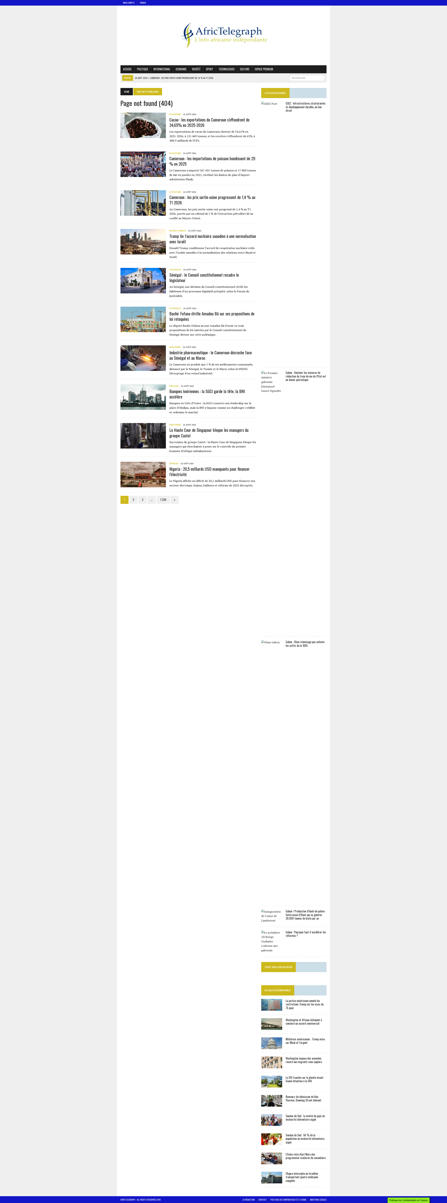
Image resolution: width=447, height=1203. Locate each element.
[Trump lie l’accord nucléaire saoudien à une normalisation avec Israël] (143, 252)
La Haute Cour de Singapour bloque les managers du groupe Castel (208, 432)
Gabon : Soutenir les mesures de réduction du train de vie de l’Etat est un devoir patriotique (306, 376)
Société (196, 69)
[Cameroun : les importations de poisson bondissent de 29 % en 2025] (143, 174)
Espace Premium (264, 69)
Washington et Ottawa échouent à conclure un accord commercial (304, 1022)
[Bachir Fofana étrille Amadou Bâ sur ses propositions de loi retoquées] (143, 330)
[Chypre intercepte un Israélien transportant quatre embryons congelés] (271, 1181)
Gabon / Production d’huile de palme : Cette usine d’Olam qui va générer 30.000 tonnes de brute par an (306, 915)
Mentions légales (318, 1199)
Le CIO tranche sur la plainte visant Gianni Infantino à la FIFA (304, 1079)
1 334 (163, 500)
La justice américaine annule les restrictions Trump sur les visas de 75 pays (305, 1004)
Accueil (127, 69)
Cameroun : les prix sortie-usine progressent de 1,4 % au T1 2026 (212, 200)
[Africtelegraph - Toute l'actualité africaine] (223, 35)
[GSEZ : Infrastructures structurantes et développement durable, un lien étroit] (271, 361)
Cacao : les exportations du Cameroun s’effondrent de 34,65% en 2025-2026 (209, 122)
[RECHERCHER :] (307, 77)
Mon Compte (129, 2)
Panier (143, 2)
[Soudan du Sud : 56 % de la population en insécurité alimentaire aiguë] (271, 1143)
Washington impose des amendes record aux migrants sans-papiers (304, 1060)
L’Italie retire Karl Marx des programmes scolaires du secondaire (306, 1156)
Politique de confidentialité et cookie (288, 1199)
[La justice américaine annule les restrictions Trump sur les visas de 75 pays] (271, 1008)
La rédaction (249, 1199)
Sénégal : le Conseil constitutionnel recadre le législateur (204, 277)
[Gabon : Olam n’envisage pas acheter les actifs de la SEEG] (271, 899)
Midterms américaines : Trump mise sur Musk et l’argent (305, 1041)
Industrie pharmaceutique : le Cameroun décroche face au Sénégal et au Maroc (210, 355)
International (161, 69)
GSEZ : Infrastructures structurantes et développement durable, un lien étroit (305, 107)
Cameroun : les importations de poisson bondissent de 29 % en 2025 (212, 161)
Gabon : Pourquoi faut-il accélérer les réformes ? (306, 934)
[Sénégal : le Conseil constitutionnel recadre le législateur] (143, 291)
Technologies (227, 69)
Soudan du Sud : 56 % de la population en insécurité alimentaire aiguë (305, 1139)
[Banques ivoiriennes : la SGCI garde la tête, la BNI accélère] (143, 407)
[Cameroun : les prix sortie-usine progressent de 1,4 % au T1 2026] (143, 213)
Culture (244, 69)
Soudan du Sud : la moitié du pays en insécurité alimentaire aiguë (305, 1118)
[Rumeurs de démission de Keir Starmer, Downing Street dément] (271, 1104)
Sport (209, 69)
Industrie (175, 347)
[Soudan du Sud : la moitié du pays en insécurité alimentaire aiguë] (271, 1123)
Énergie (173, 463)
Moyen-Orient (177, 230)
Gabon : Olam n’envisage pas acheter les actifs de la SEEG (305, 644)
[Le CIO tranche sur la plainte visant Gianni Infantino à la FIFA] (271, 1085)
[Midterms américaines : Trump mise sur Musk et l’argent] (271, 1047)
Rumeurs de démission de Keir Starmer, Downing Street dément (303, 1098)
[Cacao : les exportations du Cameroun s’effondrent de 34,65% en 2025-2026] (143, 136)
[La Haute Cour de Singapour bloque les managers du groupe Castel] (143, 446)
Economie (181, 69)
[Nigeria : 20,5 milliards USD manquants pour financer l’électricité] (143, 485)
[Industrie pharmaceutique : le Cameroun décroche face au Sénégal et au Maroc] (143, 369)
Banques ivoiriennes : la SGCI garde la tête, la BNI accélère (207, 394)
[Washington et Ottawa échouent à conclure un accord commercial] (271, 1027)
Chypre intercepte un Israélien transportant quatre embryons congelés (302, 1177)
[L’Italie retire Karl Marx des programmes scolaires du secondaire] (271, 1162)
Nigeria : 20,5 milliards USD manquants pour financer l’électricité (209, 471)
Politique (142, 69)
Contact (262, 1199)
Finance (174, 386)
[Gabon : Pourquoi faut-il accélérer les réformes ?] (271, 950)
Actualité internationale (278, 990)
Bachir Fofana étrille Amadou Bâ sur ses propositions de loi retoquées (211, 316)
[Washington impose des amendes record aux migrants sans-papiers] (271, 1066)
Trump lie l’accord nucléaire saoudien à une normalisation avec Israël (212, 239)
